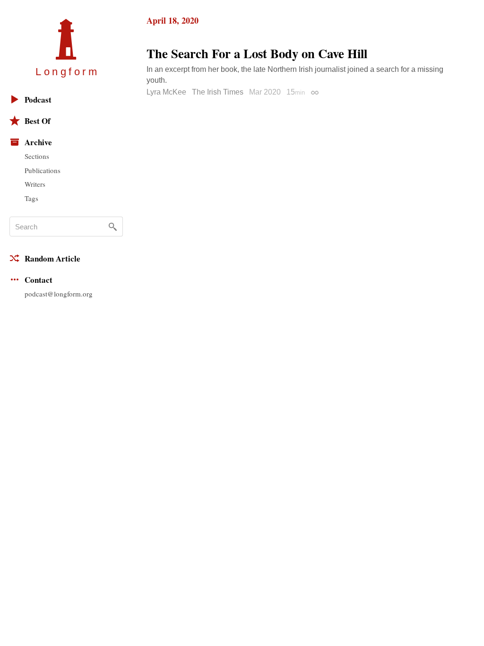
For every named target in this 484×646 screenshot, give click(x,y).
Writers (35, 184)
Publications (42, 170)
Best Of (38, 121)
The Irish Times (217, 92)
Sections (37, 156)
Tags (31, 198)
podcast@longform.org (59, 293)
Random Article (52, 258)
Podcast (38, 99)
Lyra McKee (166, 92)
